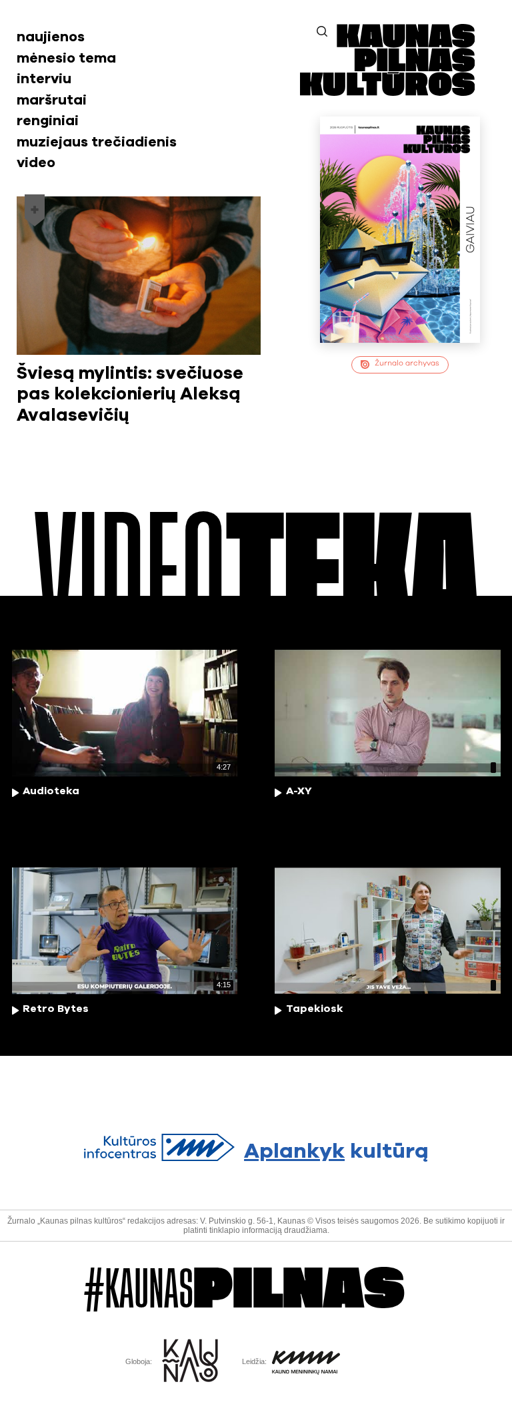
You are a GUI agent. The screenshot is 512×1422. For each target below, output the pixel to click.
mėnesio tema (66, 58)
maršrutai (52, 100)
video (36, 163)
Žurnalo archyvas (407, 363)
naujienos (51, 37)
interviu (44, 79)
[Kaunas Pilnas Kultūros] (387, 92)
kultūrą (336, 1151)
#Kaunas (244, 1289)
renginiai (48, 121)
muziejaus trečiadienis (97, 142)
